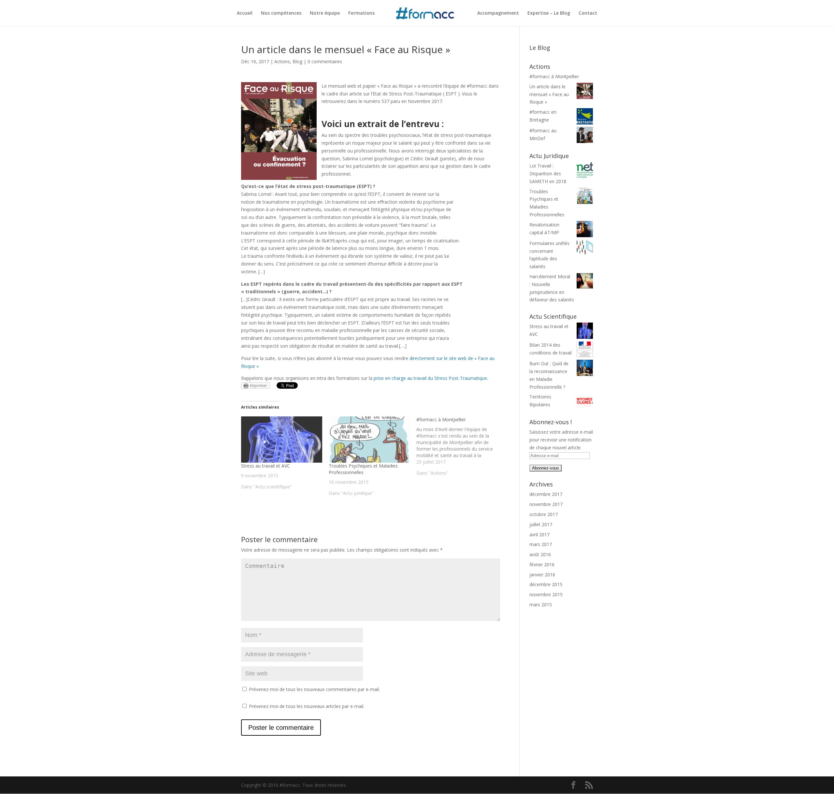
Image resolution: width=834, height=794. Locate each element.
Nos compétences (281, 13)
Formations (361, 13)
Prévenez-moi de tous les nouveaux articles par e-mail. (306, 706)
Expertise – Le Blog (548, 13)
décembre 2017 (545, 494)
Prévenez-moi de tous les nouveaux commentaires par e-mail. (314, 689)
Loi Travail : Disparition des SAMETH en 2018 (547, 173)
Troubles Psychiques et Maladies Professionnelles (363, 469)
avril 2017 (539, 534)
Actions (282, 61)
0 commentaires (325, 61)
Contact (588, 13)
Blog (297, 61)
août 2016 (540, 554)
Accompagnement (498, 13)
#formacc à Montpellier (554, 76)
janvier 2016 (542, 574)
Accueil (244, 13)
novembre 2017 (546, 504)
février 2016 (541, 564)
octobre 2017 (543, 514)
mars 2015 (540, 604)
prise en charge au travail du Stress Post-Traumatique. (431, 378)
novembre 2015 (546, 594)
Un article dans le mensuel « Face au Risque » (549, 94)
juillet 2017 (540, 524)
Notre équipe (325, 13)
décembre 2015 (545, 584)
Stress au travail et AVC (265, 466)
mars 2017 (540, 544)
